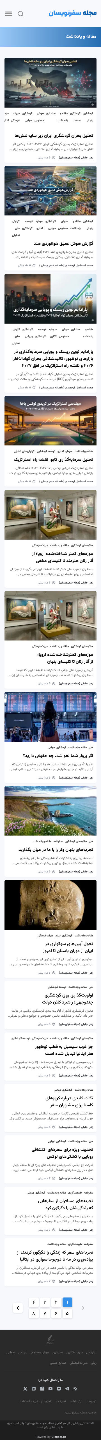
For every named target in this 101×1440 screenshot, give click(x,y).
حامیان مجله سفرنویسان (81, 1412)
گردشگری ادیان (64, 936)
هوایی (10, 1352)
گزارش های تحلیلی (16, 228)
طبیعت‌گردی (75, 1193)
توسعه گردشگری (46, 451)
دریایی (22, 1352)
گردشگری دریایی (63, 1090)
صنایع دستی (58, 1362)
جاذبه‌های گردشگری (82, 546)
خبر (91, 748)
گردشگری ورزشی (36, 1193)
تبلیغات (61, 1401)
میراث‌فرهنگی (79, 1362)
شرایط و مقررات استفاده (35, 1401)
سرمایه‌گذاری (74, 1352)
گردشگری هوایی (57, 748)
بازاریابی (91, 1352)
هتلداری (51, 114)
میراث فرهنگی (40, 546)
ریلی (94, 1362)
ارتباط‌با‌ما (76, 1401)
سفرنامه (58, 841)
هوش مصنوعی (39, 1352)
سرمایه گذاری (65, 451)
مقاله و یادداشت (84, 451)
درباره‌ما (92, 1401)
